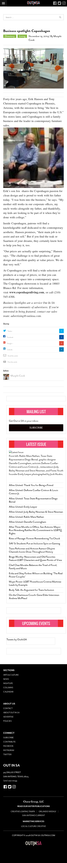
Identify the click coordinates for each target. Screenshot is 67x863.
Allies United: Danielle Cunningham (27, 522)
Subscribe (36, 427)
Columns (8, 687)
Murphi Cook (18, 375)
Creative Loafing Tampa (23, 811)
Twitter (10, 331)
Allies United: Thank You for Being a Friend (31, 485)
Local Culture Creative (33, 826)
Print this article (12, 362)
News (6, 679)
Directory (10, 36)
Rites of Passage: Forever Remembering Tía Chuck (34, 538)
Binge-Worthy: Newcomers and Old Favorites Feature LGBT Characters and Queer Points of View (35, 558)
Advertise (8, 717)
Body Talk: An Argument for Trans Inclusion (31, 590)
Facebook (10, 337)
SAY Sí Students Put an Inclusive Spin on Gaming (34, 543)
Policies (7, 721)
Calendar (8, 691)
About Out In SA (11, 712)
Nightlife (8, 683)
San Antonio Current (33, 815)
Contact (8, 708)
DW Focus (33, 3)
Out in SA (33, 843)
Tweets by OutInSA (17, 639)
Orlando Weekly (47, 811)
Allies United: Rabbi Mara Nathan (26, 516)
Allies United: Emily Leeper (23, 506)
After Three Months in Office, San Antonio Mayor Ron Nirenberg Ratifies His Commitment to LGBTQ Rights (35, 530)
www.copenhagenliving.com (26, 292)
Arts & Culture (11, 675)
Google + (10, 344)
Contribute (9, 742)
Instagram (8, 750)
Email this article (13, 356)
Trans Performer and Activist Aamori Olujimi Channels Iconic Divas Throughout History (32, 550)
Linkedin (10, 350)
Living (22, 36)
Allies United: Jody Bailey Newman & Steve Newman (36, 511)
